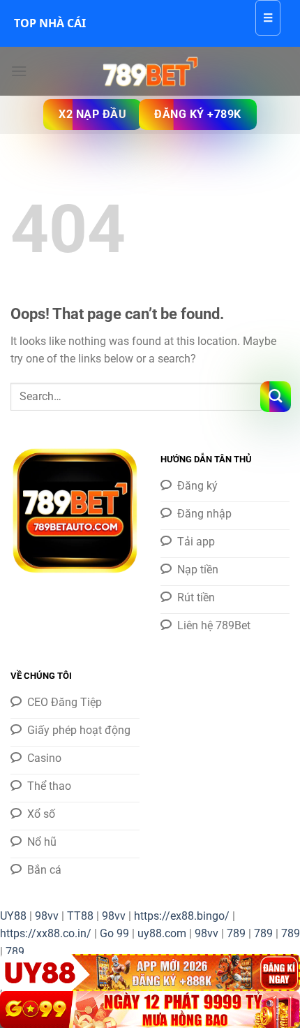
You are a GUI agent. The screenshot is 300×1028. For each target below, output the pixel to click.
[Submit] (276, 397)
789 (236, 933)
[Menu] (18, 71)
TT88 (80, 916)
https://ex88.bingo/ (182, 916)
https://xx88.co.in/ (45, 933)
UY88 (13, 916)
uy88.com (161, 933)
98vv (47, 916)
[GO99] (150, 1009)
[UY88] (150, 972)
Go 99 (114, 933)
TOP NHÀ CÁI (50, 23)
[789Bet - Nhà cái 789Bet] (150, 71)
